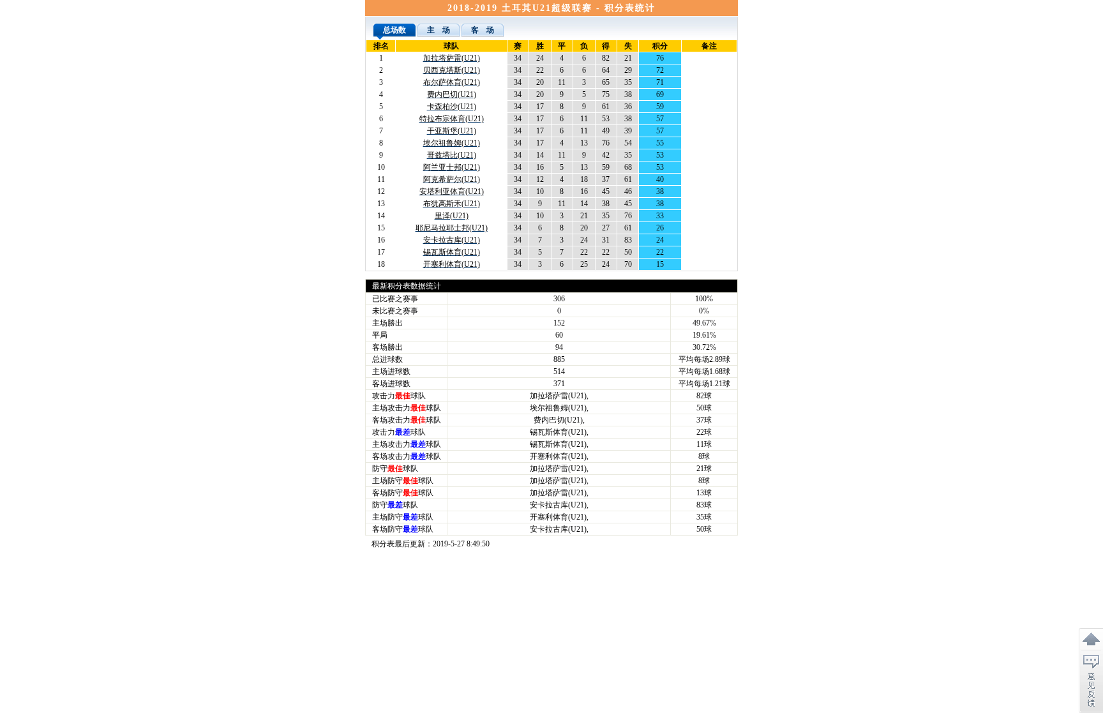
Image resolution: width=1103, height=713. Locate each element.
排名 (381, 45)
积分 (660, 45)
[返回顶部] (1091, 639)
